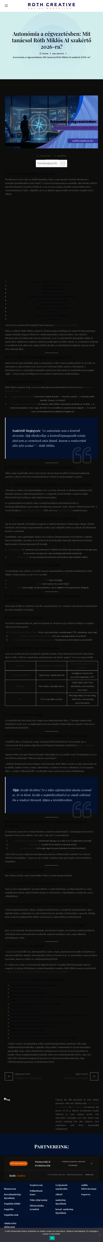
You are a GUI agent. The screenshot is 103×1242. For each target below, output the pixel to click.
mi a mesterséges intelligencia (52, 315)
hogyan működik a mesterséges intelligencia (52, 296)
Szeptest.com (36, 1185)
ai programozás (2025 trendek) (52, 308)
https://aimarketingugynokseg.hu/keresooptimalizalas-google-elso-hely (48, 1015)
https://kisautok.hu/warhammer (27, 1030)
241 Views (61, 155)
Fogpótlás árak (11, 1214)
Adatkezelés (89, 1174)
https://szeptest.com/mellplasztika (28, 1034)
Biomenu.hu (10, 1188)
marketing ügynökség (52, 289)
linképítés (52, 311)
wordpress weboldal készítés (52, 300)
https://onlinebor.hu (20, 1007)
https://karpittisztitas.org (23, 1011)
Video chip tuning (38, 1200)
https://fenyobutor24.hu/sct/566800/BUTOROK (35, 1004)
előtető (59, 1194)
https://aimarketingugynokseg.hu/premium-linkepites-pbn (41, 1022)
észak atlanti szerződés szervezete (52, 281)
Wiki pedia (52, 319)
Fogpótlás (9, 1209)
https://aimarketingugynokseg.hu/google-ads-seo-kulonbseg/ (43, 1037)
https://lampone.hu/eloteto (24, 989)
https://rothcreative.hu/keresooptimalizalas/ (34, 985)
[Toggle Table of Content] (61, 163)
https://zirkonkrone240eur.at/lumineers (31, 1026)
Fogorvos (85, 1194)
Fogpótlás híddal (12, 1203)
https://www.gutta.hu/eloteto (26, 1019)
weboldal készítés (52, 285)
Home (45, 53)
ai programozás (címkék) (52, 304)
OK (52, 1238)
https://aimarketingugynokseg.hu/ (28, 992)
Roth (17, 1175)
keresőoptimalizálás (52, 293)
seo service (58, 53)
